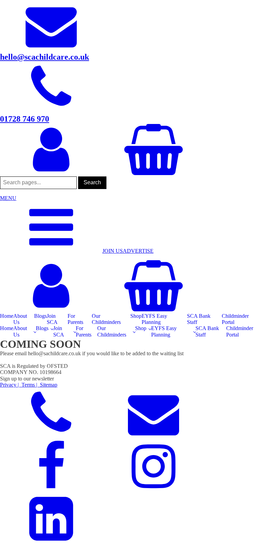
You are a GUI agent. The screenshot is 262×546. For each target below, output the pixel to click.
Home (6, 316)
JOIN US (112, 251)
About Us (20, 319)
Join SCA (52, 319)
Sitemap (48, 385)
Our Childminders (106, 319)
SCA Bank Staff (198, 319)
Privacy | (10, 385)
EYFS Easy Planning (154, 319)
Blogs (40, 316)
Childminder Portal (235, 319)
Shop (136, 316)
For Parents (75, 319)
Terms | (29, 385)
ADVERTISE (138, 251)
